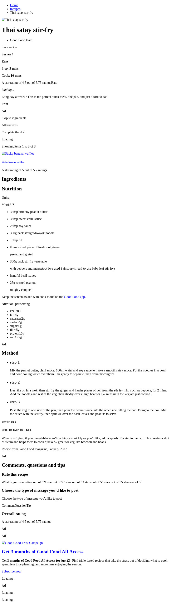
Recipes (15, 9)
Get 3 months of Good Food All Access (42, 551)
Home (14, 5)
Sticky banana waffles (13, 162)
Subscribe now (11, 571)
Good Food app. (75, 297)
